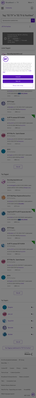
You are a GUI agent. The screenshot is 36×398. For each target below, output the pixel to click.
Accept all (18, 76)
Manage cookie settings (18, 85)
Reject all (18, 81)
